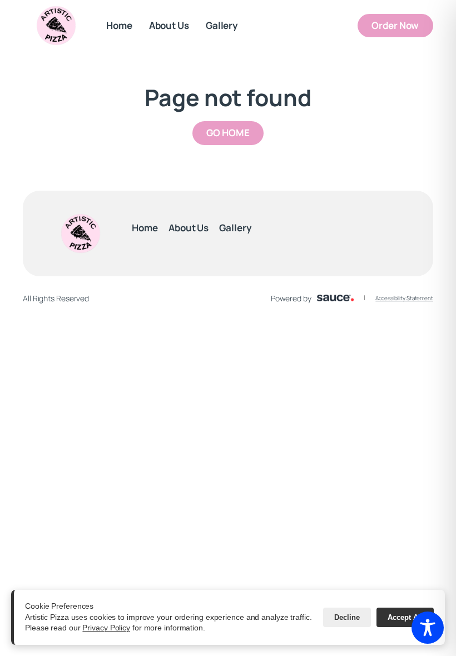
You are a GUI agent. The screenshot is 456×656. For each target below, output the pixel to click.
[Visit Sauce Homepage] (335, 298)
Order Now (402, 25)
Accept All (405, 617)
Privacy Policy (106, 627)
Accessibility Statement (404, 298)
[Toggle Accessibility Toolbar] (427, 627)
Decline (347, 617)
